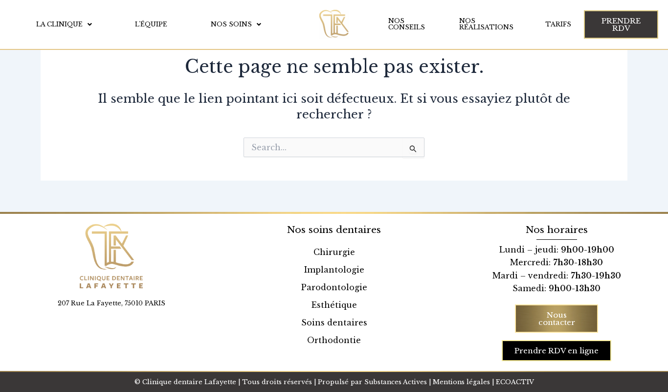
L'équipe (151, 24)
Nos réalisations (486, 24)
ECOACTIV (515, 382)
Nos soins (231, 24)
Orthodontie (334, 340)
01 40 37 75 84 (111, 313)
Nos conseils (406, 24)
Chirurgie (334, 252)
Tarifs (558, 24)
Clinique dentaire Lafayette (189, 382)
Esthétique (334, 305)
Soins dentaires (334, 322)
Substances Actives (395, 382)
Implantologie (334, 270)
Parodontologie (334, 287)
